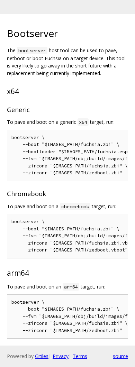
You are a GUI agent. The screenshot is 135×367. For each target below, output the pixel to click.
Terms (80, 356)
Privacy (61, 356)
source (120, 356)
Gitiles (41, 356)
